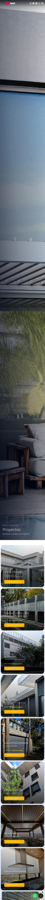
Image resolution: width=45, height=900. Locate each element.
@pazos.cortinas (17, 620)
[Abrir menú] (42, 3)
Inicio (5, 525)
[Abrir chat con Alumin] (40, 895)
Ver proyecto (13, 582)
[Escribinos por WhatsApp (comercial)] (34, 895)
